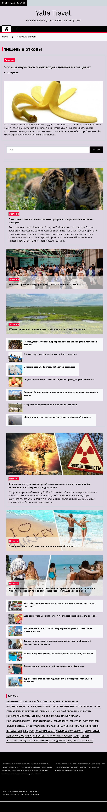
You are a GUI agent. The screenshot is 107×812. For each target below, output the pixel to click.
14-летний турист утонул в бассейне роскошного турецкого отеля (58, 654)
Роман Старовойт (45, 731)
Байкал (38, 701)
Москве (65, 716)
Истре (97, 706)
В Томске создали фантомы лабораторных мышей (50, 367)
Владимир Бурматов (18, 706)
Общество (75, 721)
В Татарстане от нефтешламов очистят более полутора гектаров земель (46, 329)
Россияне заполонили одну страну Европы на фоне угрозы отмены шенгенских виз (58, 630)
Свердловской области (69, 731)
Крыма (43, 711)
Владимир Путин (40, 706)
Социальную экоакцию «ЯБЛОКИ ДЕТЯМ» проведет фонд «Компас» (59, 379)
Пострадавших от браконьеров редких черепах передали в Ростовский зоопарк (61, 343)
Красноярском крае (27, 711)
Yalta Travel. (53, 13)
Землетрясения (60, 706)
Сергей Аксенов (15, 736)
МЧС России (84, 711)
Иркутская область (81, 706)
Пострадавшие (36, 726)
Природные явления (87, 726)
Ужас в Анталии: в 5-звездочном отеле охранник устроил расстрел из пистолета (59, 604)
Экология (9, 60)
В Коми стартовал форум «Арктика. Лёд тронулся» (50, 354)
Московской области (18, 721)
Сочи (76, 736)
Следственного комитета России (52, 736)
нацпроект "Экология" (80, 741)
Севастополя (92, 731)
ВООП (75, 701)
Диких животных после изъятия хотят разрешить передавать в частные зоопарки (50, 221)
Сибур (28, 736)
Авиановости (14, 701)
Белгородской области (57, 701)
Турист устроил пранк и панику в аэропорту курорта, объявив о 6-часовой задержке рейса (58, 642)
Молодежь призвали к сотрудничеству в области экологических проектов (46, 284)
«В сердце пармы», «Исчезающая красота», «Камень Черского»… (58, 417)
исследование (57, 741)
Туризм (85, 736)
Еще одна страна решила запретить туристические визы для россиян (60, 616)
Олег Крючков (91, 721)
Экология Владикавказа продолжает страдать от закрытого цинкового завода (61, 393)
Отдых (10, 726)
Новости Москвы (42, 721)
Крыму (51, 711)
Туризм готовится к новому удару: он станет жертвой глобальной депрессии (58, 680)
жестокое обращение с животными (27, 741)
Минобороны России (18, 716)
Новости (13, 478)
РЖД (25, 731)
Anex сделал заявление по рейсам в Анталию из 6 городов (54, 666)
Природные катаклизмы (60, 726)
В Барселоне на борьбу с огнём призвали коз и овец (50, 405)
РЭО (31, 731)
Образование (61, 721)
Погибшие (21, 726)
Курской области (67, 711)
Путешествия (14, 731)
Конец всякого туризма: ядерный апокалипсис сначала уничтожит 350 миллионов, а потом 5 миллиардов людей (49, 486)
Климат (10, 711)
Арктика (28, 701)
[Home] (6, 29)
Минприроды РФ (41, 716)
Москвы (75, 716)
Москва (55, 716)
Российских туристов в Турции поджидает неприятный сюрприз (41, 546)
